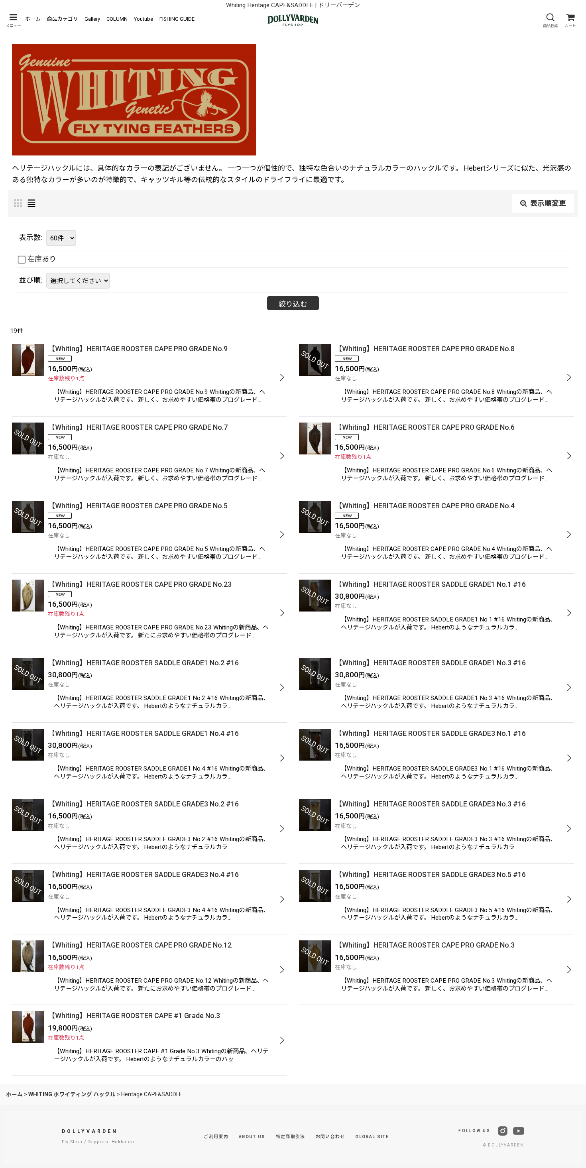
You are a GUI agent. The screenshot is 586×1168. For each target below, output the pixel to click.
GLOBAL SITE (372, 1136)
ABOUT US (252, 1136)
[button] (13, 20)
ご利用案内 (216, 1136)
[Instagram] (502, 1131)
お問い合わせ (330, 1136)
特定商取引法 (290, 1136)
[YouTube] (518, 1131)
